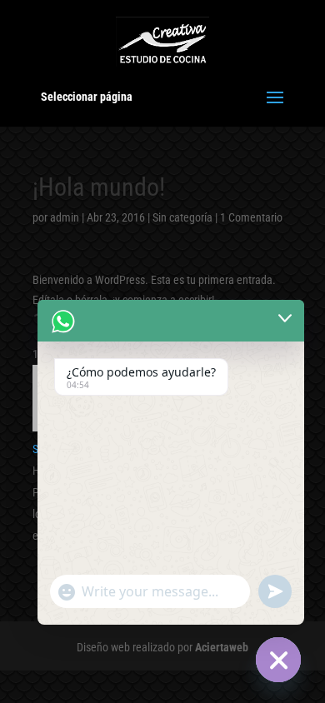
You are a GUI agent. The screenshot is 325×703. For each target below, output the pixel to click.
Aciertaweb (221, 647)
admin (64, 217)
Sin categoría (182, 217)
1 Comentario (251, 217)
